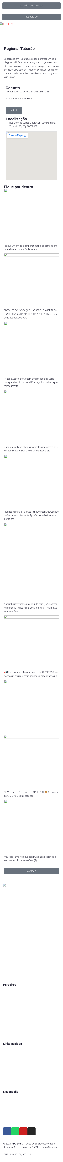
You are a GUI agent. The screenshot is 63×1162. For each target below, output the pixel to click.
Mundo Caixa (10, 996)
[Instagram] (31, 1131)
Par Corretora (10, 1001)
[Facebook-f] (7, 1131)
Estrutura (8, 1108)
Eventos (7, 1114)
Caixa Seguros (10, 990)
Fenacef (7, 1029)
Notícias (7, 1119)
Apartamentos (10, 1097)
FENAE (6, 1055)
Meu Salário (9, 1007)
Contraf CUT (9, 1034)
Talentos (7, 1060)
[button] (31, 5)
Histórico (8, 1082)
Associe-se (9, 1103)
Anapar (7, 1023)
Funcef (6, 1018)
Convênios (8, 1049)
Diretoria (7, 1077)
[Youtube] (23, 1131)
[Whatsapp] (15, 1131)
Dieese (6, 1012)
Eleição (7, 1071)
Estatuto (7, 1066)
